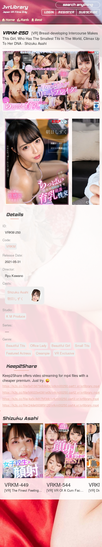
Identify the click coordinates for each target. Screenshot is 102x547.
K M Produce (15, 316)
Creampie (43, 353)
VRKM (11, 246)
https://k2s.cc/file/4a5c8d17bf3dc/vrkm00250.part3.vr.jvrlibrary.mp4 (50, 398)
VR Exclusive (64, 353)
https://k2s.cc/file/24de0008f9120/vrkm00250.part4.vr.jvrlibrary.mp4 (50, 405)
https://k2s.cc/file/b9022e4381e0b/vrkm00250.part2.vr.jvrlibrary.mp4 (51, 392)
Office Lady (38, 345)
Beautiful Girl (60, 345)
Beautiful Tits (15, 345)
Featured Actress (18, 353)
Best (38, 20)
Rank (25, 20)
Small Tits (82, 345)
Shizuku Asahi (20, 418)
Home (10, 20)
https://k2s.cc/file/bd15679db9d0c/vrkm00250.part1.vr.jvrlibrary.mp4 (51, 386)
